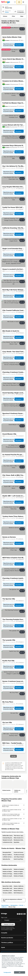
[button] (13, 7)
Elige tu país (4, 917)
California (4, 907)
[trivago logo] (5, 2)
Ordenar (5, 16)
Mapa (21, 16)
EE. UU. (21, 905)
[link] (15, 2)
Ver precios (18, 44)
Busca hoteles (5, 905)
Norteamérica (14, 905)
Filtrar (13, 16)
